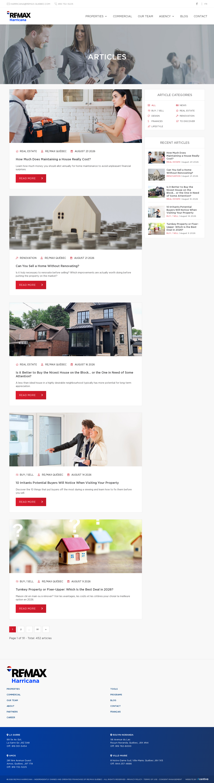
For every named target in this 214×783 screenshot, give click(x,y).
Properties (94, 16)
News (182, 105)
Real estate (28, 151)
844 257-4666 (123, 764)
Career (11, 717)
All (153, 105)
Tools (114, 689)
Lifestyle (157, 126)
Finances (157, 121)
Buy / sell (26, 475)
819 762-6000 (123, 746)
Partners (12, 712)
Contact (200, 16)
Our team (145, 16)
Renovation (27, 258)
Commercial (122, 16)
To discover (187, 121)
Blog (184, 16)
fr (205, 4)
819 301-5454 (19, 746)
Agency (165, 16)
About (10, 706)
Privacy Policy (134, 779)
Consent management (170, 779)
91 (37, 629)
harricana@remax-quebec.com (30, 4)
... (29, 629)
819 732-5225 (65, 4)
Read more (27, 178)
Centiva (203, 779)
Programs (116, 695)
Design (155, 116)
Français (115, 712)
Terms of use (150, 779)
